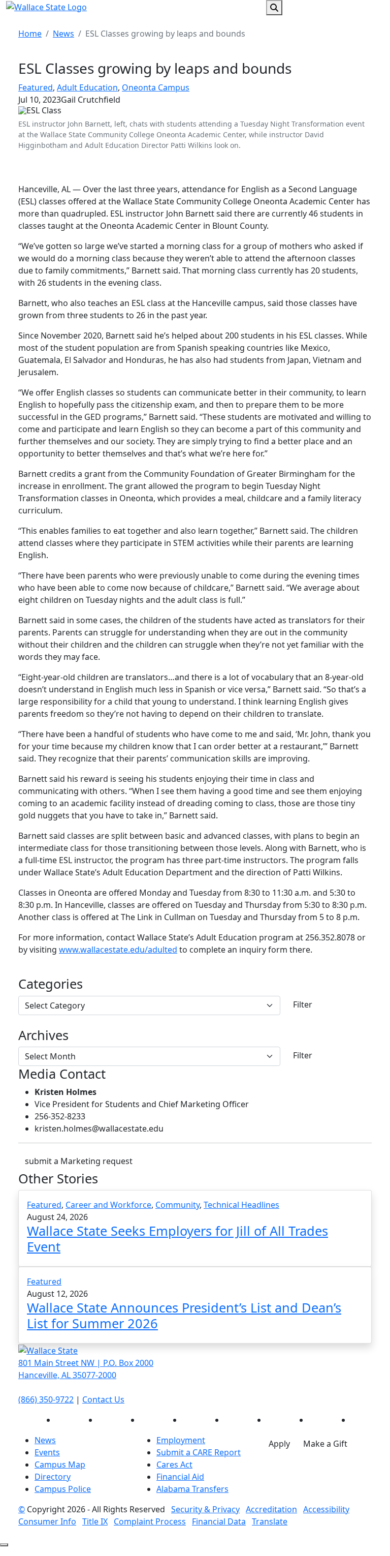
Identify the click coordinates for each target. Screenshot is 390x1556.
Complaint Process (150, 1521)
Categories (50, 983)
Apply (279, 1443)
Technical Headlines (241, 1204)
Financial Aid (180, 1476)
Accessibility (326, 1509)
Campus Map (60, 1464)
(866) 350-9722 (46, 1399)
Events (47, 1452)
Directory (53, 1476)
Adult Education (87, 87)
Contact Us (103, 1399)
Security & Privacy (205, 1509)
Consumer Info (47, 1521)
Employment (180, 1440)
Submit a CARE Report (198, 1452)
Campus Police (63, 1488)
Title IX (95, 1521)
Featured (35, 87)
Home (30, 33)
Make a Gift (325, 1443)
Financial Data (219, 1521)
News (63, 33)
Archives (43, 1035)
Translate (269, 1521)
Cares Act (174, 1464)
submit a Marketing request (79, 1161)
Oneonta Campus (155, 87)
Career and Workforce (108, 1204)
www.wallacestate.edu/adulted (118, 949)
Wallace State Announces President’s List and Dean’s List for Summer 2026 (184, 1315)
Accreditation (271, 1509)
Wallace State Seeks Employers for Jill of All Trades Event (177, 1238)
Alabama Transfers (192, 1488)
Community (177, 1204)
